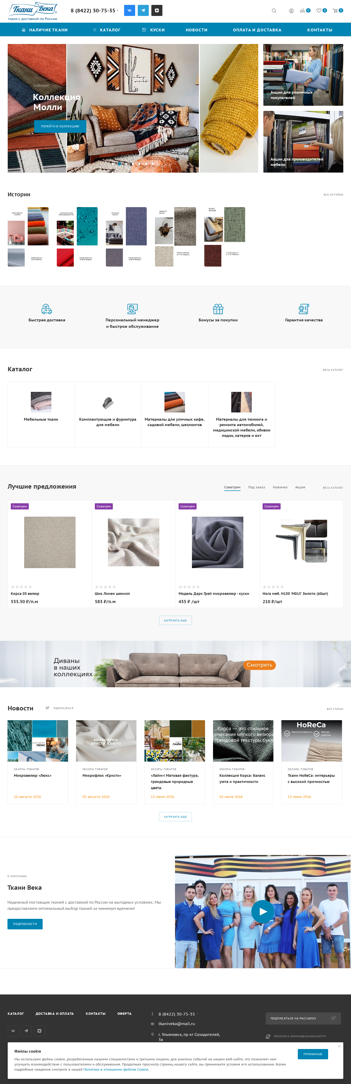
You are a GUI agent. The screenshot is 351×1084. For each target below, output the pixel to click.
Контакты (95, 1013)
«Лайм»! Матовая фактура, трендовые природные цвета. (174, 781)
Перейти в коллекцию (60, 126)
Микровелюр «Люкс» (32, 775)
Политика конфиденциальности (300, 1036)
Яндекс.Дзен (156, 10)
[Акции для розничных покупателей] (303, 75)
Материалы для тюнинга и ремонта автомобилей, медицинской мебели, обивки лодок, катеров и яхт (241, 427)
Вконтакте (129, 10)
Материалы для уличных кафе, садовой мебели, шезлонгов (175, 422)
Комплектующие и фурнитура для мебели (107, 422)
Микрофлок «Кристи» (101, 775)
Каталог (16, 1013)
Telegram (143, 10)
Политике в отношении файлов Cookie (116, 1069)
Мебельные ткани (41, 419)
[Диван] (175, 664)
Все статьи (335, 709)
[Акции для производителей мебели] (303, 142)
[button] (112, 163)
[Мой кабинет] (291, 11)
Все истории (333, 194)
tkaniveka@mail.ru (177, 1023)
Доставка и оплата (55, 1013)
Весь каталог (333, 370)
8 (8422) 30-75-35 (93, 10)
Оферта (124, 1013)
